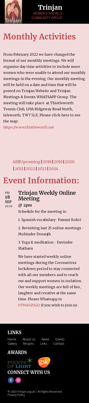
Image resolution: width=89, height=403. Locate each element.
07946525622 (29, 305)
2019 (58, 161)
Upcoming (30, 161)
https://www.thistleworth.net (28, 127)
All (15, 161)
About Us (28, 339)
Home (12, 339)
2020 (70, 161)
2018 (47, 161)
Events (60, 339)
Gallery (12, 343)
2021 (19, 168)
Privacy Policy (16, 395)
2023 (42, 168)
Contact (58, 343)
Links (43, 343)
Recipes (28, 343)
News (45, 339)
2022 (30, 168)
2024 (53, 168)
